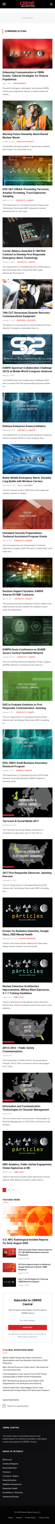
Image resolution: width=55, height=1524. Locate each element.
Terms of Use (44, 1518)
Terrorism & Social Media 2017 (21, 821)
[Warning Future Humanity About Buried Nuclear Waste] (27, 115)
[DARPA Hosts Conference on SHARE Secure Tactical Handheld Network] (27, 631)
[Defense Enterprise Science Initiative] (27, 407)
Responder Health (10, 1488)
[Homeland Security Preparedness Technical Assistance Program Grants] (27, 514)
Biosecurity (7, 1460)
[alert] (27, 1406)
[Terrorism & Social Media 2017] (27, 802)
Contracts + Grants (10, 1476)
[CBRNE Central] (27, 4)
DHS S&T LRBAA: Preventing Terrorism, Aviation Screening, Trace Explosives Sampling (26, 193)
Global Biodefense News (19, 1350)
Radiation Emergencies (12, 1484)
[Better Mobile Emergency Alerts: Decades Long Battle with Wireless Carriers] (27, 459)
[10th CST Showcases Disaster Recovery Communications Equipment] (27, 294)
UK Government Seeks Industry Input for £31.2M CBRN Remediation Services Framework (35, 1252)
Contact (19, 1518)
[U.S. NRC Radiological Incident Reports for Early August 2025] (27, 1221)
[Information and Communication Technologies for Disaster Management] (27, 1087)
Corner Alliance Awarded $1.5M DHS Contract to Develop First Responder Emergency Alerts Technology (24, 254)
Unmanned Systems (11, 1497)
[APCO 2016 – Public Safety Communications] (27, 1029)
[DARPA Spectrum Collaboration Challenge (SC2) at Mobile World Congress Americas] (27, 349)
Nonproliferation (9, 1480)
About (10, 1518)
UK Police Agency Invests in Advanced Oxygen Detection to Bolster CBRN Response (34, 1267)
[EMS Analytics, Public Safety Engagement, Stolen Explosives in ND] (27, 1146)
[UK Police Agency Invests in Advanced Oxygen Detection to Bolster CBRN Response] (9, 1267)
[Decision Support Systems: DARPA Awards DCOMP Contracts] (27, 572)
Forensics (7, 1472)
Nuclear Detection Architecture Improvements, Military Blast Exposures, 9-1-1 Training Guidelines (26, 990)
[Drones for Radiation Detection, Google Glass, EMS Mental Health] (27, 912)
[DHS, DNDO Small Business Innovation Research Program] (27, 744)
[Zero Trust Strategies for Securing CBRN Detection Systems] (9, 1282)
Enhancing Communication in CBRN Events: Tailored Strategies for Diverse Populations (25, 76)
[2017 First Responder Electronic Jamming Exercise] (27, 854)
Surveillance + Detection (13, 1493)
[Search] (51, 4)
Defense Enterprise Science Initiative (24, 426)
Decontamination (10, 1468)
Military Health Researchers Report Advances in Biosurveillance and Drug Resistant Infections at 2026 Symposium (25, 1360)
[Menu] (4, 4)
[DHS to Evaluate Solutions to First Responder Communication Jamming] (27, 686)
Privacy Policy (23, 1337)
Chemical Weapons (10, 1464)
